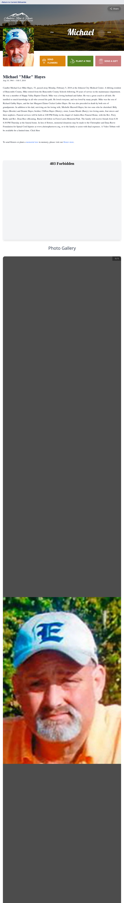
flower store (68, 141)
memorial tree (32, 141)
